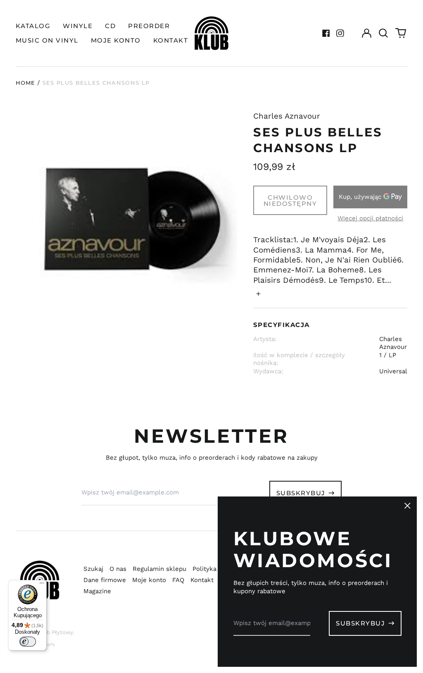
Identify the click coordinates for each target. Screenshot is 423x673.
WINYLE (78, 26)
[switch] (27, 642)
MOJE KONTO (116, 40)
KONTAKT (170, 40)
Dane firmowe (104, 580)
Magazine (97, 591)
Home (26, 82)
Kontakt (202, 580)
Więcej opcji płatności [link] (370, 218)
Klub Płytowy (55, 632)
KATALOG (33, 26)
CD (110, 26)
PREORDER (149, 26)
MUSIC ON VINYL (47, 40)
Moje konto (149, 580)
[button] (384, 33)
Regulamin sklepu (159, 569)
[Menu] (42, 585)
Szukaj (93, 569)
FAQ (178, 580)
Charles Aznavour (286, 116)
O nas (117, 569)
